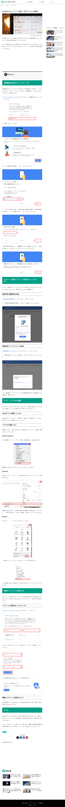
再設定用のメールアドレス (10, 351)
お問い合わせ (25, 803)
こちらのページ (11, 467)
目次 (9, 74)
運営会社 (41, 803)
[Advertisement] (22, 60)
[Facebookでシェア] (20, 737)
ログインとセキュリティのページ (12, 97)
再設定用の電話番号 (8, 299)
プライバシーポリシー (33, 803)
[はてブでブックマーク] (23, 737)
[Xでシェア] (17, 737)
